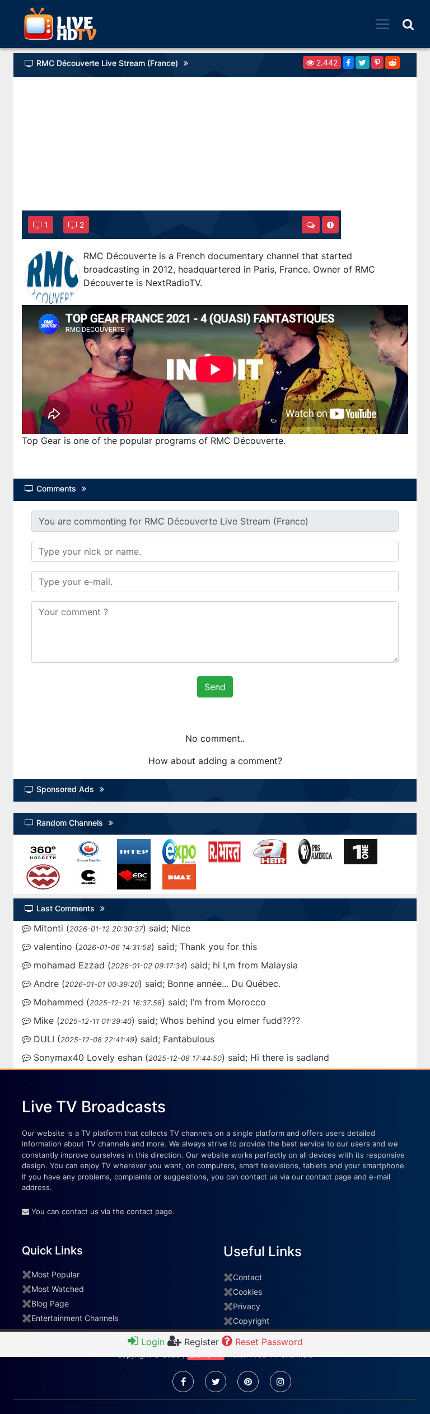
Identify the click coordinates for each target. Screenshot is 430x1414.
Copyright (251, 1321)
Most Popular (55, 1274)
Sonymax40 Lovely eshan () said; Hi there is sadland (180, 1057)
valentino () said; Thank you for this (144, 946)
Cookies (247, 1291)
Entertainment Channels (74, 1318)
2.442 (326, 62)
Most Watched (57, 1289)
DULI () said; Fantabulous (122, 1039)
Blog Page (50, 1303)
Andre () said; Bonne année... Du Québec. (156, 983)
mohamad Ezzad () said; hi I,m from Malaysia (164, 965)
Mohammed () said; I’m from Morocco (148, 1002)
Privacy (246, 1306)
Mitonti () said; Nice (110, 928)
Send (215, 686)
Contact (247, 1277)
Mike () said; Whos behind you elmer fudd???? (165, 1020)
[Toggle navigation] (382, 24)
